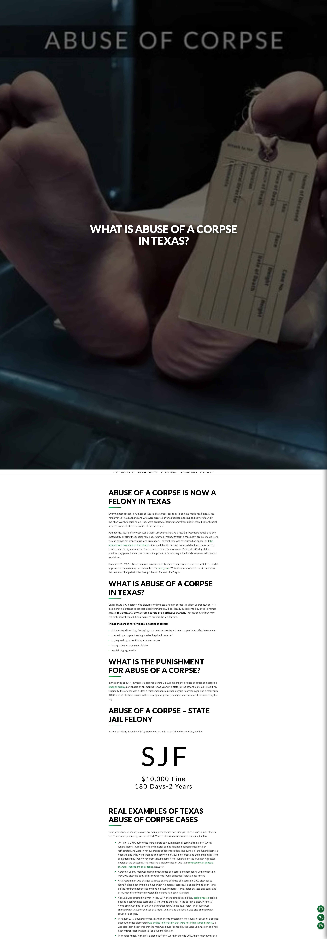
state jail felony (117, 686)
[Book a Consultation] (320, 909)
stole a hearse (201, 897)
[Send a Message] (320, 925)
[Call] (320, 917)
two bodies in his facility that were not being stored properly (180, 922)
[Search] (251, 936)
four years (163, 568)
